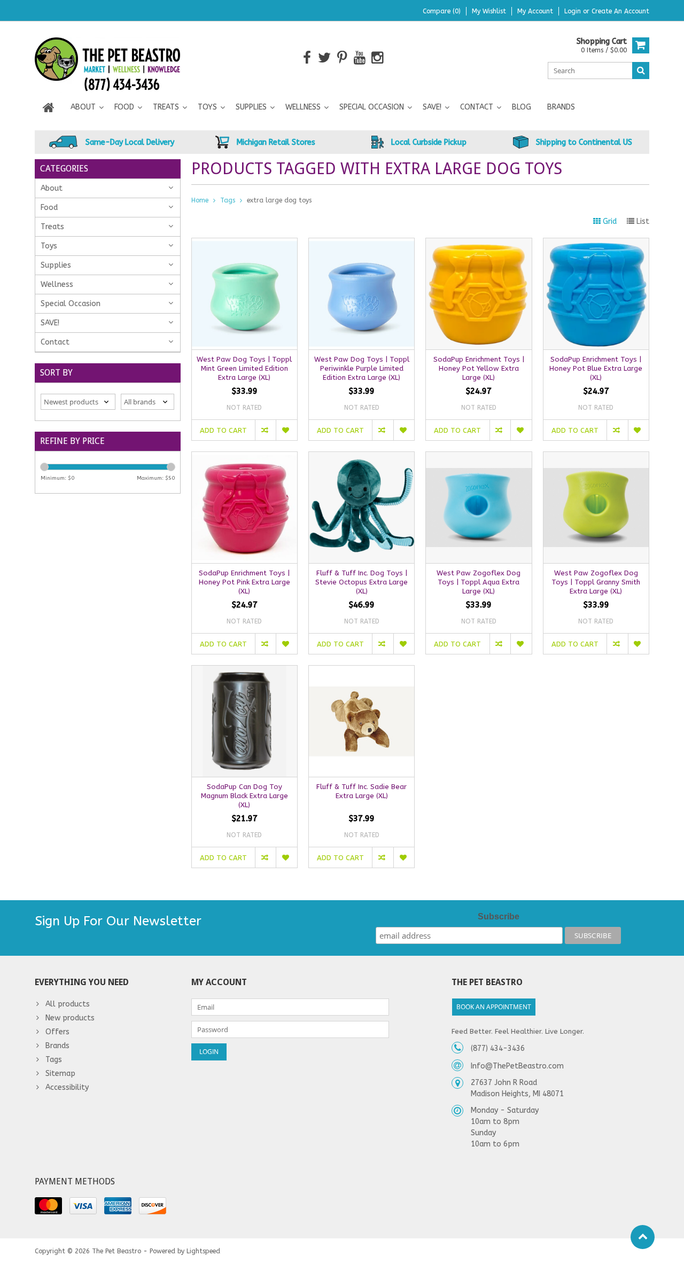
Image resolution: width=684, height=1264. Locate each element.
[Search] (640, 70)
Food (124, 107)
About (83, 107)
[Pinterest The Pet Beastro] (342, 58)
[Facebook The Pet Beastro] (307, 58)
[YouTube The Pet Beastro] (360, 58)
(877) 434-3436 (498, 1048)
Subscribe (498, 916)
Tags (227, 200)
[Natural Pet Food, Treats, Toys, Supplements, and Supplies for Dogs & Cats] (108, 57)
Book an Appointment (493, 1006)
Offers (57, 1031)
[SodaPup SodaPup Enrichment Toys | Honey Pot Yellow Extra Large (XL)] (478, 243)
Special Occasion (371, 107)
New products (70, 1018)
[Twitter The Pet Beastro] (324, 58)
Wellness (303, 107)
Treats (166, 107)
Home (199, 200)
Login (573, 11)
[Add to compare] (265, 430)
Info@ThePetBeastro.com (517, 1066)
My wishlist (489, 11)
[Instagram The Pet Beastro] (377, 58)
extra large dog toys (279, 200)
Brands (561, 107)
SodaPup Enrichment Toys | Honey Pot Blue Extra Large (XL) (595, 368)
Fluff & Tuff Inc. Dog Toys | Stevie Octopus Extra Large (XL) (361, 582)
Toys (207, 107)
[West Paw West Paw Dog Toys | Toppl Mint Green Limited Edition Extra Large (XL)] (244, 243)
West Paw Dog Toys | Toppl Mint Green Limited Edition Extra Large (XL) (244, 368)
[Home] (49, 107)
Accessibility (67, 1087)
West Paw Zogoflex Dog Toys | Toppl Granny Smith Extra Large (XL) (595, 582)
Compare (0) (442, 11)
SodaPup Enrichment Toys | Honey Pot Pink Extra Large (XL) (244, 582)
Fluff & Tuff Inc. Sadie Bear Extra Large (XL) (361, 791)
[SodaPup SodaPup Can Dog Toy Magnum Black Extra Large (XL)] (244, 671)
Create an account (620, 11)
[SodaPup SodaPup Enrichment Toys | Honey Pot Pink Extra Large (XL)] (244, 457)
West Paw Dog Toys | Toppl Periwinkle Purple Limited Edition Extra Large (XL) (361, 368)
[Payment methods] (48, 1205)
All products (67, 1004)
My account (535, 11)
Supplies (251, 107)
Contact (476, 107)
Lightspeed (203, 1251)
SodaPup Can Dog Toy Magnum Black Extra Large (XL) (244, 796)
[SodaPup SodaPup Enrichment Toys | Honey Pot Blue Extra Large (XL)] (596, 243)
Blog (521, 107)
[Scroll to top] (643, 1237)
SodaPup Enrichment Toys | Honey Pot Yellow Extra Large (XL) (478, 368)
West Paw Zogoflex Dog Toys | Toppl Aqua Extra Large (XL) (478, 582)
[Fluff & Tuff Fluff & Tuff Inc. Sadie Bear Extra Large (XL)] (361, 671)
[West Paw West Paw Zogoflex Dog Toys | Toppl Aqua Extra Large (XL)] (478, 457)
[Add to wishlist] (286, 430)
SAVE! (432, 107)
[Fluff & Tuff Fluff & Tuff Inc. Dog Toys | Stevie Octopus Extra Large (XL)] (361, 457)
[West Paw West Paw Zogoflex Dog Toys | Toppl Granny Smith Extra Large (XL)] (596, 457)
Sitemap (60, 1073)
